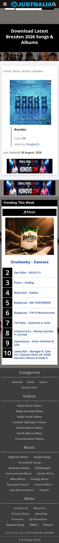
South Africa (45, 473)
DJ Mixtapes (43, 468)
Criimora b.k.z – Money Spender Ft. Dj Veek (34, 332)
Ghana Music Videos (29, 428)
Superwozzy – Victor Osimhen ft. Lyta (34, 343)
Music (16, 71)
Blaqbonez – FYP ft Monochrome (34, 313)
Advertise (41, 514)
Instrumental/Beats (19, 473)
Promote (17, 519)
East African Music (22, 490)
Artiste (26, 71)
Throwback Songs (29, 462)
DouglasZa (32, 144)
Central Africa (43, 484)
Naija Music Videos (29, 406)
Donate (48, 525)
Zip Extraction (38, 519)
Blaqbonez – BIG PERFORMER (32, 303)
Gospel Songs (42, 457)
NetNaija (49, 532)
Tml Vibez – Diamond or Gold (32, 323)
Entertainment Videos (29, 439)
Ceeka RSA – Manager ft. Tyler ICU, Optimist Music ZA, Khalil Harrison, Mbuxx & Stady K (32, 355)
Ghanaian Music (19, 468)
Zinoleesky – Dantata (30, 261)
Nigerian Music (18, 457)
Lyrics (43, 382)
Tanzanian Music (18, 484)
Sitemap (37, 532)
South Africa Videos (29, 433)
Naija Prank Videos (29, 417)
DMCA (34, 525)
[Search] (53, 4)
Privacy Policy (21, 514)
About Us (39, 508)
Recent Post (29, 387)
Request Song (15, 525)
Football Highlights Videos (29, 422)
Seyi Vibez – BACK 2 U (27, 272)
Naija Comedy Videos (29, 411)
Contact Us (21, 508)
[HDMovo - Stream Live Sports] (29, 172)
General (17, 382)
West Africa (17, 479)
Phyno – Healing (24, 282)
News (31, 382)
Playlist (44, 490)
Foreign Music (40, 479)
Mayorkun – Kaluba (26, 292)
